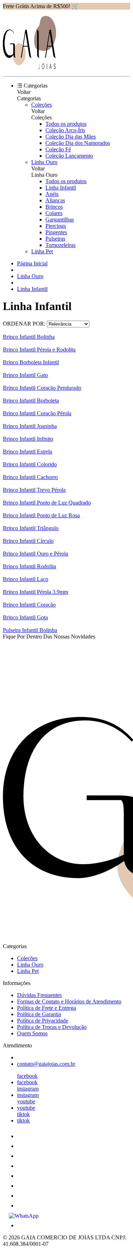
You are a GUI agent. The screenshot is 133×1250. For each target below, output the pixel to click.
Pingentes (56, 232)
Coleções (41, 105)
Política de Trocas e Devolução (52, 1027)
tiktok (23, 1114)
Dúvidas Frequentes (39, 995)
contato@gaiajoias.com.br (46, 1064)
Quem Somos (32, 1033)
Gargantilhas (59, 219)
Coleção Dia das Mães (70, 137)
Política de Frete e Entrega (46, 1008)
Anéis (52, 194)
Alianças (55, 200)
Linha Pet (42, 251)
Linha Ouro (44, 162)
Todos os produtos (66, 124)
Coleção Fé (58, 149)
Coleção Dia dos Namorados (77, 143)
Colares (53, 213)
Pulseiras (55, 239)
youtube (26, 1101)
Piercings (55, 226)
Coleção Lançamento (69, 156)
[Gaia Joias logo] (29, 67)
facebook (27, 1076)
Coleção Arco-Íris (65, 130)
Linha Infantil (60, 188)
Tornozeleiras (60, 245)
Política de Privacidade (42, 1021)
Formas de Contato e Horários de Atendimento (69, 1001)
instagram (28, 1089)
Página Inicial (32, 263)
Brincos (54, 207)
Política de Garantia (39, 1014)
